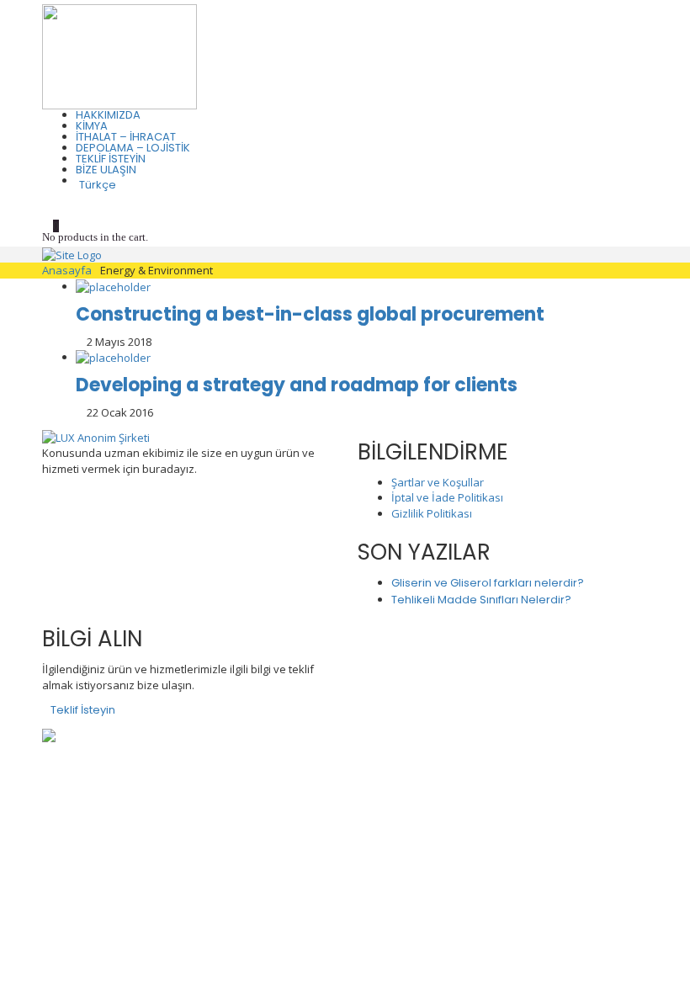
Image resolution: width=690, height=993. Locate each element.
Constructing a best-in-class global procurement (310, 314)
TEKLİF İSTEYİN (111, 159)
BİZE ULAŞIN (106, 170)
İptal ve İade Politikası (447, 497)
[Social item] (47, 204)
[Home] (72, 254)
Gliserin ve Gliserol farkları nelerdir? (487, 583)
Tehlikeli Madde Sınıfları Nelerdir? (481, 600)
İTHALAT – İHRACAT (126, 137)
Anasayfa (67, 270)
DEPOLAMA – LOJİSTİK (133, 148)
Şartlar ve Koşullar (437, 482)
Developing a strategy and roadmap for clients (297, 385)
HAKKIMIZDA (108, 115)
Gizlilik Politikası (431, 513)
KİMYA (92, 126)
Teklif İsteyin (82, 710)
